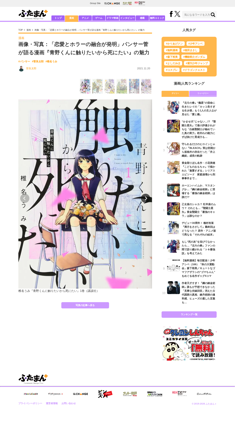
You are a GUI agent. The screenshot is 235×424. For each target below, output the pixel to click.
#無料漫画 (172, 50)
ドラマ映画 (112, 18)
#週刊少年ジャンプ (197, 63)
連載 (142, 18)
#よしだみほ (173, 63)
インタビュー (127, 18)
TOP (20, 30)
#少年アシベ (195, 43)
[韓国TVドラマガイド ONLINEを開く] (140, 3)
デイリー (175, 93)
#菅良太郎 (38, 61)
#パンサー (24, 61)
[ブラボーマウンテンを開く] (154, 393)
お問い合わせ (69, 403)
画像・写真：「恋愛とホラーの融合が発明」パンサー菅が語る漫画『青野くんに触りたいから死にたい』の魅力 (90, 30)
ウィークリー (203, 93)
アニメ (85, 18)
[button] (145, 198)
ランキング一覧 (189, 314)
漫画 (71, 18)
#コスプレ (172, 69)
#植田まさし (190, 50)
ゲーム (98, 18)
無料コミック (157, 18)
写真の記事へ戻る (85, 305)
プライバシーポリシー (30, 403)
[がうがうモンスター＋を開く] (55, 394)
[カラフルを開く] (204, 394)
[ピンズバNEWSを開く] (105, 394)
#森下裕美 (172, 56)
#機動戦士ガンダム (194, 56)
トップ (58, 18)
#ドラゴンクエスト (194, 69)
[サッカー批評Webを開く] (127, 3)
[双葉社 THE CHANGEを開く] (112, 3)
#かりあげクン (174, 43)
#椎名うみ (51, 61)
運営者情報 (52, 403)
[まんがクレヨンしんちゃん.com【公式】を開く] (31, 393)
